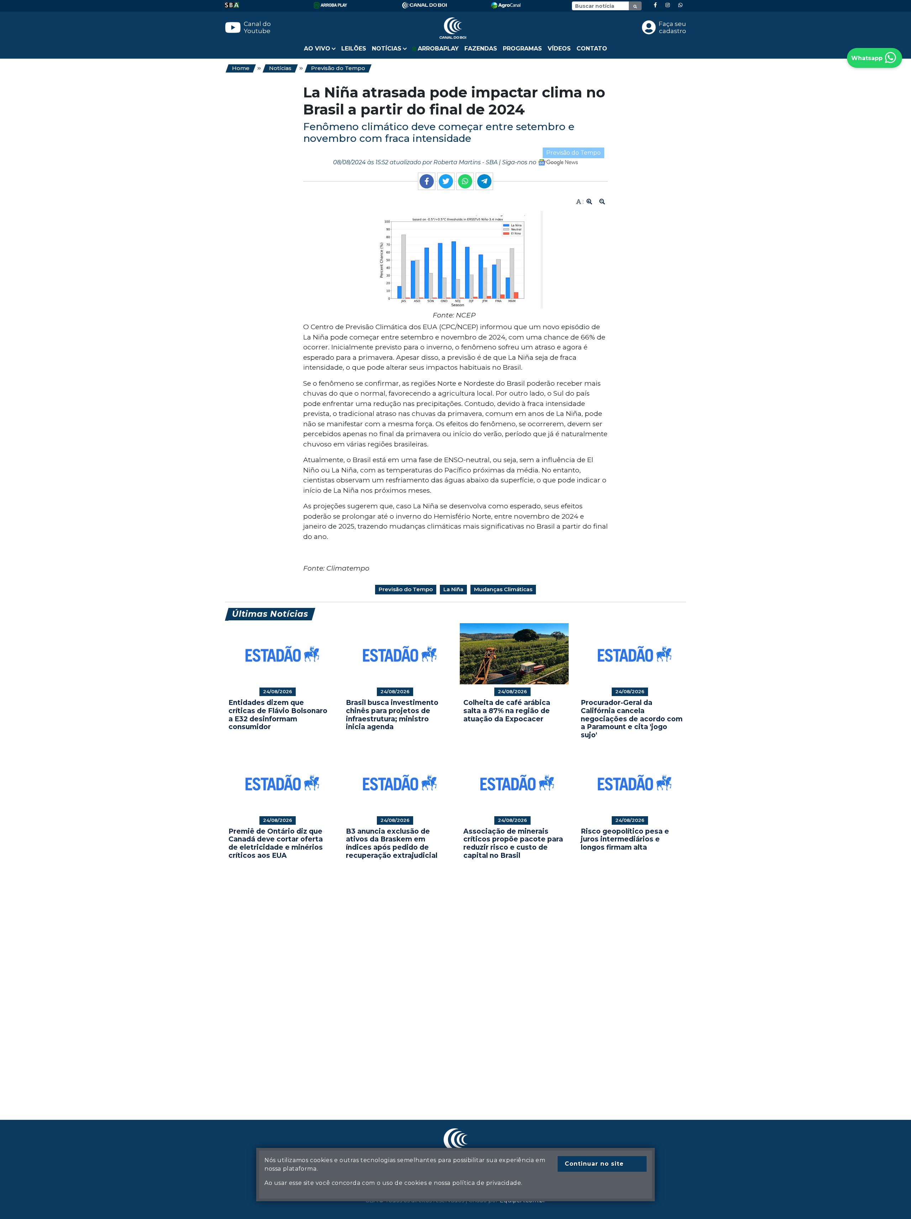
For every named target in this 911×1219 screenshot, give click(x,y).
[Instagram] (667, 5)
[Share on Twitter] (446, 181)
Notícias (280, 68)
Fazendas (480, 48)
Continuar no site (594, 1163)
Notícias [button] (386, 48)
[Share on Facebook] (427, 181)
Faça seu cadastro (672, 27)
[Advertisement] (438, 979)
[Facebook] (655, 5)
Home (240, 68)
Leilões (353, 48)
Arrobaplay (437, 48)
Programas (522, 48)
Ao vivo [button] (317, 48)
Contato (591, 48)
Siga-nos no (520, 162)
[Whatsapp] (680, 5)
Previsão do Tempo (338, 68)
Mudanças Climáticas (503, 589)
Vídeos (559, 48)
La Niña (453, 589)
